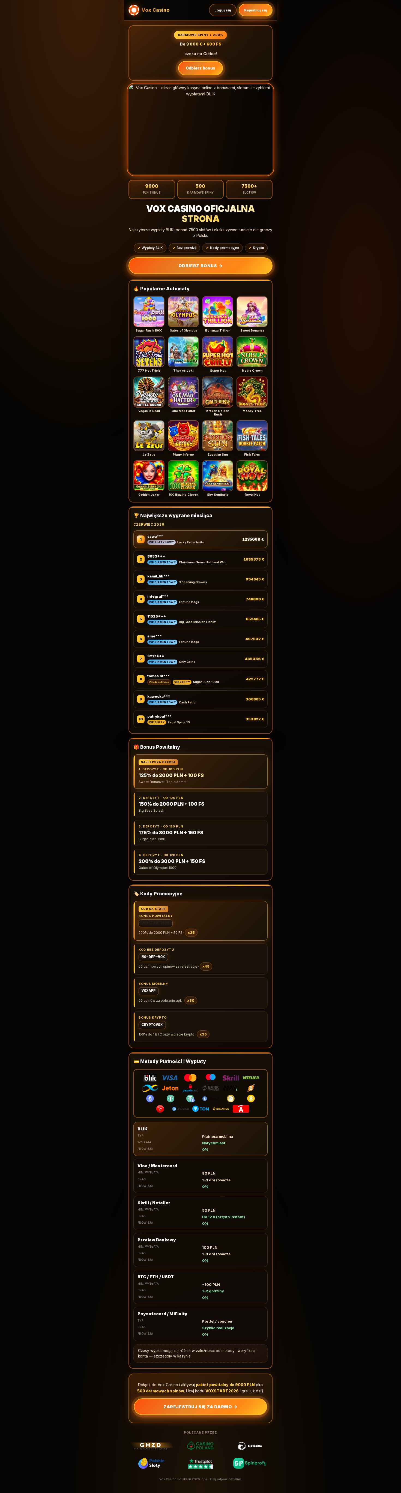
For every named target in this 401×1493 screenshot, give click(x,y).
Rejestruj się (255, 10)
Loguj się (222, 10)
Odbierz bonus (201, 68)
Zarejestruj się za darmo (200, 1406)
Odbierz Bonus (200, 265)
